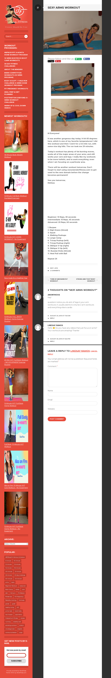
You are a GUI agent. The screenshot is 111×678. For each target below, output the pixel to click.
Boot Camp (9, 589)
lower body (18, 611)
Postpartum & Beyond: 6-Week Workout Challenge (16, 100)
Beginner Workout (11, 586)
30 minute (8, 578)
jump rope (8, 611)
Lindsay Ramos (55, 325)
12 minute (8, 564)
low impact (9, 614)
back (12, 582)
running (8, 621)
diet (6, 593)
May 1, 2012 (54, 268)
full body (21, 600)
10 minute (17, 561)
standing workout (11, 625)
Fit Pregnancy (19, 596)
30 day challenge (20, 575)
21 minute (18, 571)
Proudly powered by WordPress (16, 670)
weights (19, 629)
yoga (20, 632)
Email (50, 400)
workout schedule (10, 632)
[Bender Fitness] (16, 16)
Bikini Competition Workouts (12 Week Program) (13, 75)
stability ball (17, 621)
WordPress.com (21, 672)
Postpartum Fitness (11, 618)
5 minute (8, 561)
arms (7, 582)
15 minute (17, 564)
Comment (53, 366)
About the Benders (13, 69)
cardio (17, 589)
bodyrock (23, 586)
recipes (22, 618)
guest (13, 604)
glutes (7, 604)
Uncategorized (10, 629)
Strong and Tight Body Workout (85, 280)
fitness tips (8, 596)
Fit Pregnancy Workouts (16, 89)
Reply (52, 318)
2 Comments (55, 270)
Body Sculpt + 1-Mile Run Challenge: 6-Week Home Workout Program (15, 83)
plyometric (18, 614)
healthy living (9, 607)
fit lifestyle (21, 593)
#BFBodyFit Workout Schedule (15, 557)
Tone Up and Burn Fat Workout (59, 280)
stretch (21, 625)
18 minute (17, 568)
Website (51, 409)
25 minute (8, 575)
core (23, 589)
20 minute (8, 571)
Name (50, 391)
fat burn (13, 593)
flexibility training (10, 600)
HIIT (18, 607)
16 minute (8, 568)
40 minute (18, 578)
